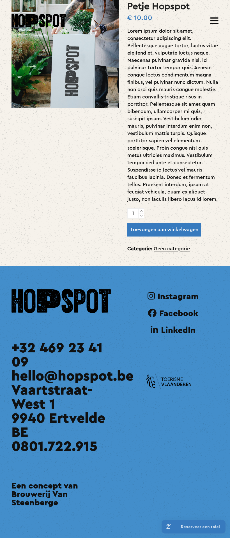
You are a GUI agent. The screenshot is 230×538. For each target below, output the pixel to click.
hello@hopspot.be (73, 376)
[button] (214, 20)
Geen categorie (172, 248)
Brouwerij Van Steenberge (40, 498)
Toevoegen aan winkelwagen (164, 229)
